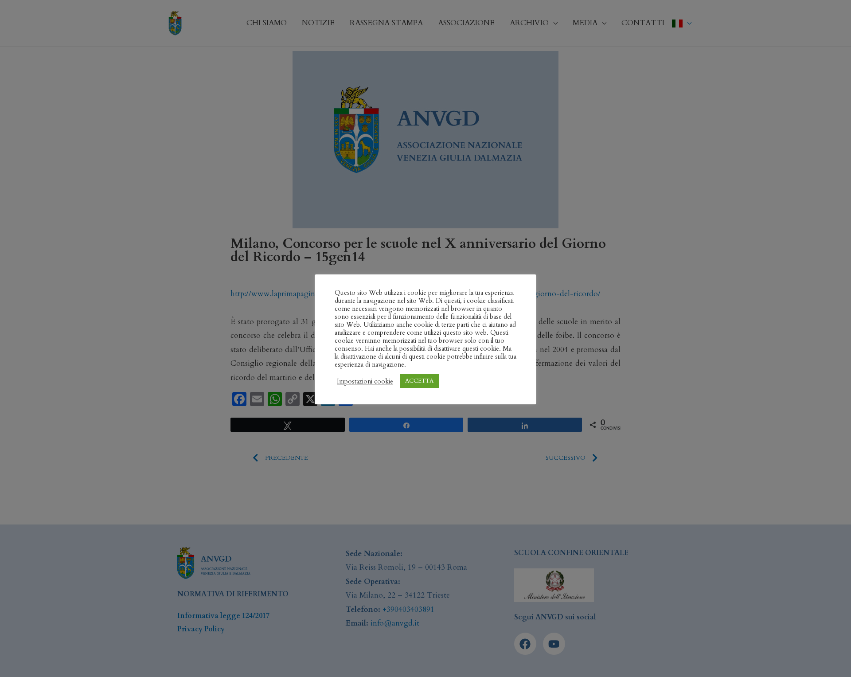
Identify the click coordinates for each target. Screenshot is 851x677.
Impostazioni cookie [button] (365, 381)
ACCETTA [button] (419, 381)
